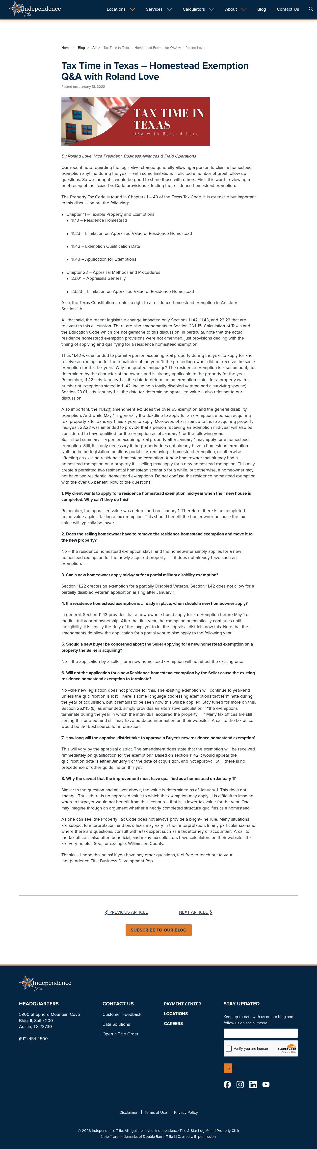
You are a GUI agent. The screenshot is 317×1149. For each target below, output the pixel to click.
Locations (116, 9)
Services (154, 9)
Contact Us (288, 9)
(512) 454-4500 (33, 1038)
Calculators (194, 9)
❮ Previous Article (126, 912)
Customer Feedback (122, 1014)
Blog (261, 9)
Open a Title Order (120, 1034)
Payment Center (182, 1004)
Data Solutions (116, 1024)
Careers (173, 1023)
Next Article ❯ (195, 912)
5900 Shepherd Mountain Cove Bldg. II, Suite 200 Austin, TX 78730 (49, 1020)
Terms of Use (156, 1112)
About (231, 9)
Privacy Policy (186, 1112)
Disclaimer (128, 1112)
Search (311, 9)
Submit (228, 1068)
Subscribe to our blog (158, 930)
